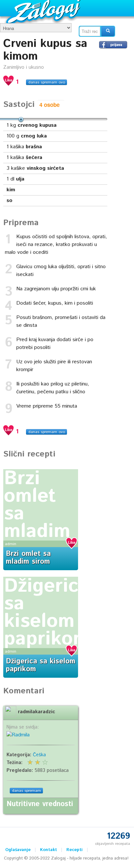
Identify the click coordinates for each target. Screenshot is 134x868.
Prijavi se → (113, 45)
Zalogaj (44, 11)
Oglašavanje (18, 850)
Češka (39, 755)
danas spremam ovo (46, 82)
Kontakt (48, 850)
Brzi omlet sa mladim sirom (28, 558)
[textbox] (89, 31)
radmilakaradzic (36, 712)
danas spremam (26, 790)
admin (10, 544)
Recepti (74, 850)
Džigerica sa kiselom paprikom (46, 612)
